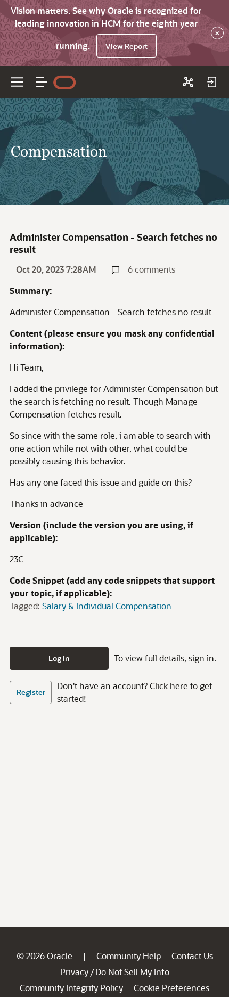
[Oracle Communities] (188, 82)
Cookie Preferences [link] (171, 987)
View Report (126, 46)
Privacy (74, 971)
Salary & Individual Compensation (106, 605)
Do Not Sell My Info (132, 971)
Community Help (128, 955)
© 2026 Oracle (44, 955)
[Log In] (211, 82)
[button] (41, 82)
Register (31, 692)
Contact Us (192, 955)
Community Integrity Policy (71, 987)
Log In (59, 658)
